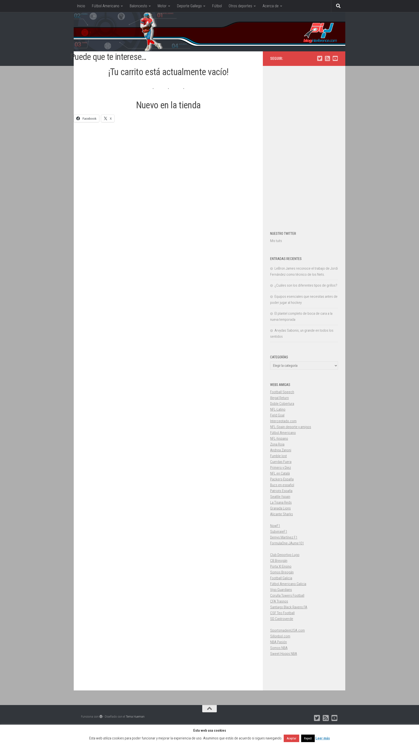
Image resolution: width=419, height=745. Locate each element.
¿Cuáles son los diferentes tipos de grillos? (305, 285)
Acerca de (271, 6)
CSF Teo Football (282, 613)
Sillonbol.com (280, 636)
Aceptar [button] (291, 738)
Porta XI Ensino (280, 566)
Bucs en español (282, 485)
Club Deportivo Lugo (284, 555)
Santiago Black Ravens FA (288, 607)
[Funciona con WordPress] (101, 716)
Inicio (81, 6)
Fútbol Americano (105, 6)
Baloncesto (138, 6)
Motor (162, 6)
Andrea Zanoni (280, 450)
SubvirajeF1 (278, 531)
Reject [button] (308, 738)
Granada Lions (280, 508)
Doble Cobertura (282, 403)
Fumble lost (278, 456)
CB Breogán (278, 560)
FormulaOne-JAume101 (287, 543)
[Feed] (327, 58)
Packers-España (282, 479)
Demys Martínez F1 (283, 537)
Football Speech (282, 392)
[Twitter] (319, 58)
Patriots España (281, 491)
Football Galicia (281, 578)
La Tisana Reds (281, 502)
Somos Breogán (282, 572)
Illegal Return (279, 398)
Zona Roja (277, 444)
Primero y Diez (280, 467)
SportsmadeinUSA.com (287, 630)
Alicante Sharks (281, 514)
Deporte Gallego (189, 6)
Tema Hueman (135, 716)
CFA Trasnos (279, 601)
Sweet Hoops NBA (283, 653)
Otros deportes (240, 6)
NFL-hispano (279, 438)
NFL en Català (280, 473)
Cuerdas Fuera (280, 462)
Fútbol (217, 6)
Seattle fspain (280, 496)
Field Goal (277, 415)
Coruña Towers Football (287, 595)
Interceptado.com (283, 421)
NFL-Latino (277, 409)
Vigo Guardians (281, 590)
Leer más (322, 738)
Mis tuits (276, 241)
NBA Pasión (278, 642)
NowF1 (275, 526)
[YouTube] (335, 58)
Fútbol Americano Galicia (288, 584)
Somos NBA (279, 648)
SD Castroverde (281, 619)
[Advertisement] (168, 163)
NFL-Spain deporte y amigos (290, 427)
